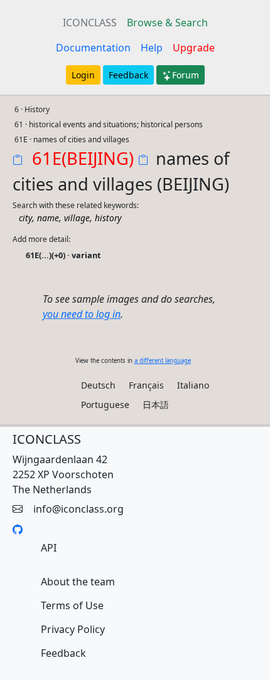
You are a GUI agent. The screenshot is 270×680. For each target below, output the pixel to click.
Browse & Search (167, 22)
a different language (162, 361)
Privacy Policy (73, 629)
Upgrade (194, 48)
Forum (185, 75)
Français (146, 385)
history (108, 218)
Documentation (93, 48)
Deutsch (98, 385)
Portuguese (105, 405)
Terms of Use (72, 605)
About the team (78, 581)
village (77, 218)
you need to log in (82, 314)
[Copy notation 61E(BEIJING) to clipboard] (20, 161)
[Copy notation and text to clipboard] (145, 161)
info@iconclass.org (78, 509)
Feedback (128, 75)
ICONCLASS (90, 22)
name (48, 218)
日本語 (156, 405)
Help (152, 48)
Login (83, 75)
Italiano (193, 385)
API (49, 548)
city (25, 218)
